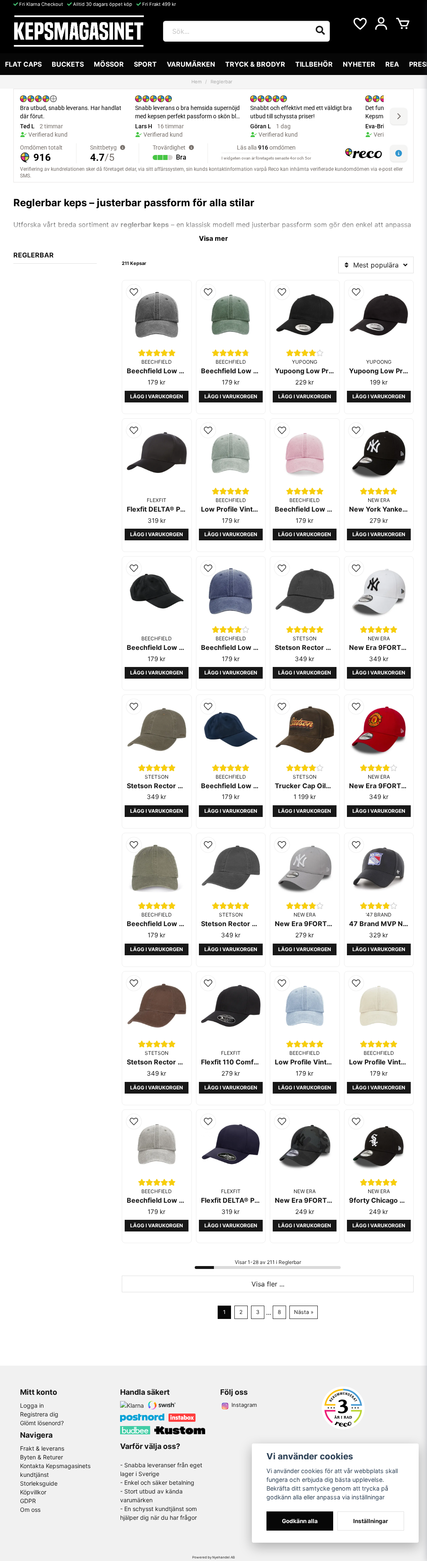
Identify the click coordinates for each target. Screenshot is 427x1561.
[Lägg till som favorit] (359, 23)
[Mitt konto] (381, 23)
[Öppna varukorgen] (403, 23)
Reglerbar (33, 255)
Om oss (30, 1509)
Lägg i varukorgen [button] (156, 396)
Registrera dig (39, 1414)
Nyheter (359, 64)
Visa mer (213, 238)
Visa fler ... (267, 1284)
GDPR (28, 1500)
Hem (196, 82)
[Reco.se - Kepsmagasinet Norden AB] (343, 1407)
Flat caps (23, 64)
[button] (133, 292)
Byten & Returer (41, 1457)
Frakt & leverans (42, 1448)
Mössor (109, 64)
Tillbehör (314, 64)
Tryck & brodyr (255, 64)
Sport (145, 64)
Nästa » (304, 1312)
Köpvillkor (33, 1492)
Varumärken (191, 64)
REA (392, 64)
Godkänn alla (300, 1521)
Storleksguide (39, 1483)
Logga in (32, 1405)
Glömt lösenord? (42, 1422)
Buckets (68, 64)
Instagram (244, 1404)
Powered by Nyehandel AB (213, 1557)
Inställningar (370, 1521)
